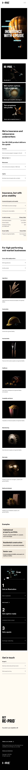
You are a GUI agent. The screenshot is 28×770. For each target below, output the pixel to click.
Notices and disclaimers (7, 750)
